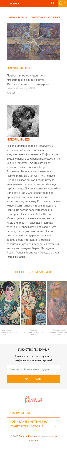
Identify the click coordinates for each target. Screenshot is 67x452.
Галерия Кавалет (28, 436)
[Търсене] (52, 3)
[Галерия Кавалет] (33, 3)
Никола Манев (18, 68)
